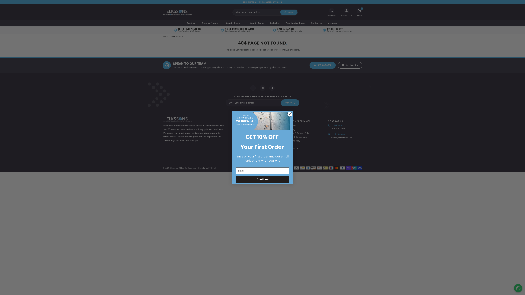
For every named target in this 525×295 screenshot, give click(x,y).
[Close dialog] (289, 114)
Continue (263, 179)
